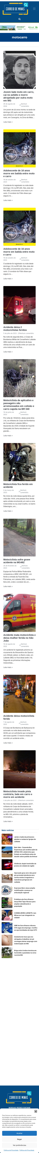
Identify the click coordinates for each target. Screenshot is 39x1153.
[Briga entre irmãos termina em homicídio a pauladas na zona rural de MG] (7, 952)
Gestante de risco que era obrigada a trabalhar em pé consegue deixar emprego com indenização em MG (25, 940)
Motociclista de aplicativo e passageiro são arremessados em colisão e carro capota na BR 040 (18, 404)
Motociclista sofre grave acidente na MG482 (16, 561)
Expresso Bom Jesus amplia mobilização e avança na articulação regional (24, 890)
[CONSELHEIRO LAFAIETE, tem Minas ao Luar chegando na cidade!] (7, 915)
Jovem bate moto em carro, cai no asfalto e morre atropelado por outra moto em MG (18, 96)
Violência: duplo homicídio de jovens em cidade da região (25, 865)
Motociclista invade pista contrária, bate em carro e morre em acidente (17, 794)
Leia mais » (8, 122)
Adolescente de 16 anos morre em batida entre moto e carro (19, 173)
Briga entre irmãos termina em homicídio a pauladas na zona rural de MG (25, 953)
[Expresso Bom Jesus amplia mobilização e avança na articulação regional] (7, 890)
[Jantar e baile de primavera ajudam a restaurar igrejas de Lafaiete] (7, 839)
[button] (36, 1111)
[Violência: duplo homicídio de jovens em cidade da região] (7, 864)
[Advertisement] (19, 979)
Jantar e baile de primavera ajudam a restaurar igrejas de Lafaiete (25, 839)
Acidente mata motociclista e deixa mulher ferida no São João (19, 638)
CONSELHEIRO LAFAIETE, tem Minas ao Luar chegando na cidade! (25, 915)
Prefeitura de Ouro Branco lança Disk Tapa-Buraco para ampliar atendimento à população (24, 902)
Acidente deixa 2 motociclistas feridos (15, 328)
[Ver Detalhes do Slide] (19, 27)
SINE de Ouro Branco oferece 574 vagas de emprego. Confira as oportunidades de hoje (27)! (25, 928)
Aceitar (19, 1133)
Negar (19, 1139)
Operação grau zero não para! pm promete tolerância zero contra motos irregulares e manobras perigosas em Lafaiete (25, 877)
